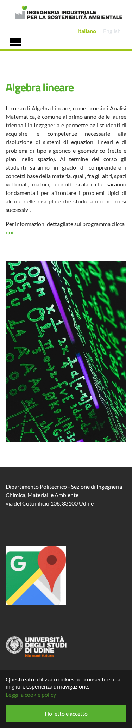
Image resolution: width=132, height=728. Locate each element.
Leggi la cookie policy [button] (31, 694)
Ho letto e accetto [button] (66, 713)
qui (9, 232)
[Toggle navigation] (15, 41)
